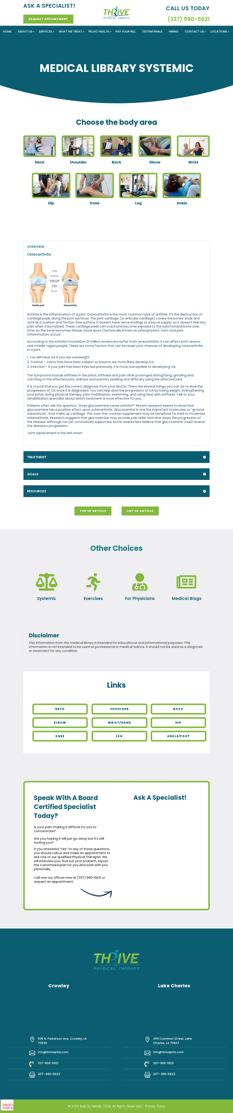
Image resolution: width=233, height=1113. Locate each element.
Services (45, 32)
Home (7, 32)
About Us (25, 32)
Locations (218, 32)
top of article (93, 511)
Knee (60, 736)
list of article (140, 511)
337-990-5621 (48, 1063)
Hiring (173, 32)
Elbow (60, 723)
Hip (178, 723)
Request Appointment (48, 19)
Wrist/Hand (119, 723)
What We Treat (70, 32)
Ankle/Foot (178, 736)
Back (178, 709)
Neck (60, 709)
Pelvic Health (98, 32)
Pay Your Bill (126, 32)
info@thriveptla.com (53, 1052)
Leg (119, 736)
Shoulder (119, 709)
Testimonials (152, 32)
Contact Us (194, 32)
